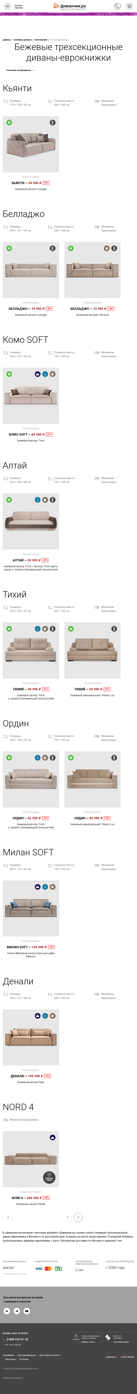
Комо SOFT (20, 434)
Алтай (20, 560)
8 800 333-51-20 (117, 6)
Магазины (10, 1359)
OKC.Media (128, 1357)
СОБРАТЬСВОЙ (49, 1179)
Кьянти (20, 183)
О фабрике (8, 1355)
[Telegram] (17, 1311)
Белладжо (20, 309)
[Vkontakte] (7, 1311)
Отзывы (24, 1359)
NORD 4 (19, 1198)
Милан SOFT (19, 947)
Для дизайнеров (27, 1355)
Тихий (20, 689)
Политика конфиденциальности (20, 1368)
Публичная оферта (13, 1378)
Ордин (19, 818)
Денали (19, 1076)
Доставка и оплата (49, 1355)
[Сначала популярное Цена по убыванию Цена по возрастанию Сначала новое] (20, 70)
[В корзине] (129, 6)
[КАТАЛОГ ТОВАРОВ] (8, 6)
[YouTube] (27, 1311)
